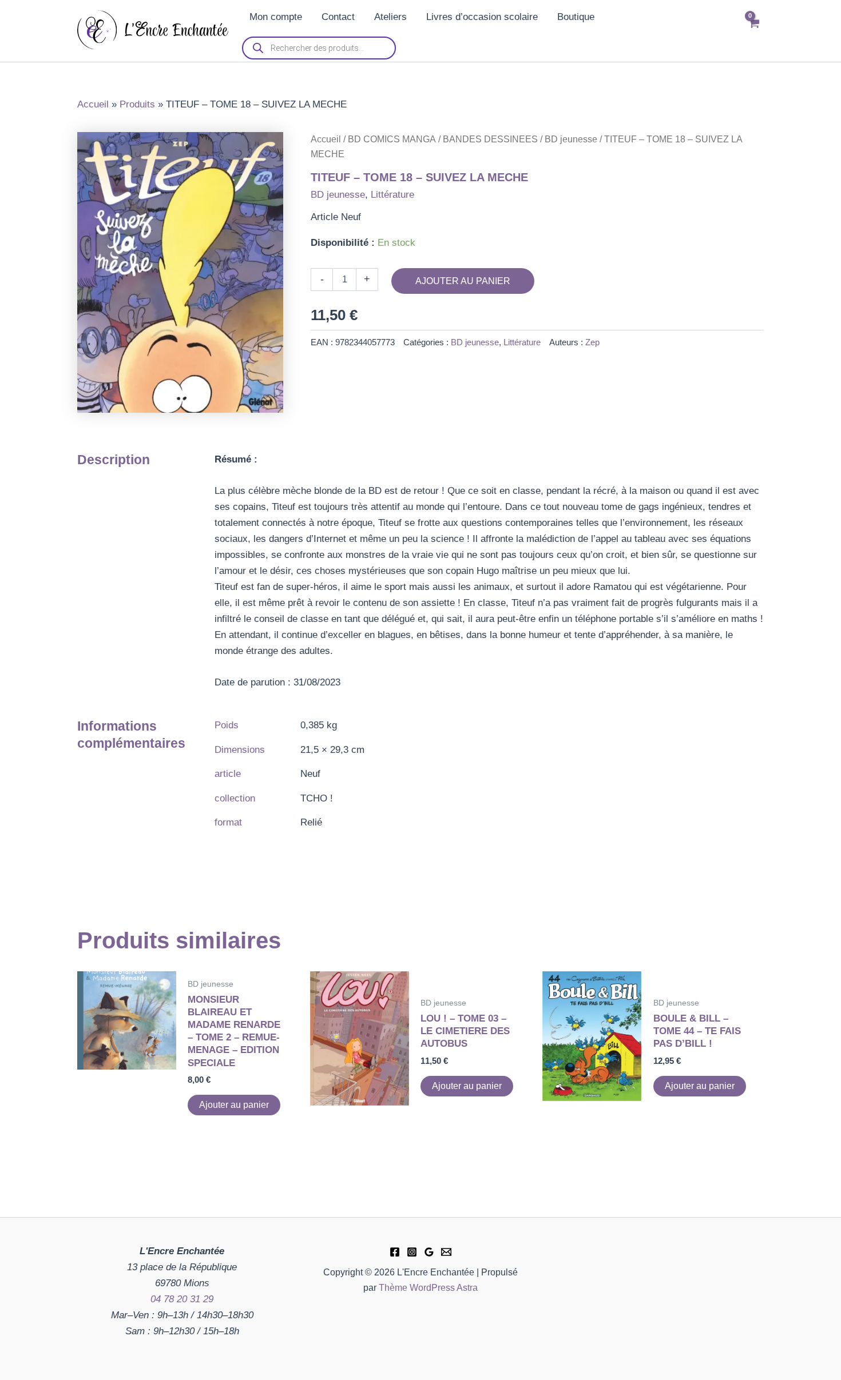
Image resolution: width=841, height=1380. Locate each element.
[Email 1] (446, 1252)
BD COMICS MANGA (392, 139)
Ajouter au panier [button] (234, 1105)
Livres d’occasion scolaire (482, 16)
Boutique (575, 16)
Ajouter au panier (462, 281)
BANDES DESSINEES (490, 139)
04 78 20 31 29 (181, 1299)
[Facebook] (395, 1252)
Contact (338, 16)
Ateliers (390, 16)
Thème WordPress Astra (428, 1288)
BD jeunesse (571, 139)
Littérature (392, 194)
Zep (592, 342)
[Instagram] (412, 1252)
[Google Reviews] (429, 1252)
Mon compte (275, 16)
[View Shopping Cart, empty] (753, 31)
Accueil (326, 139)
